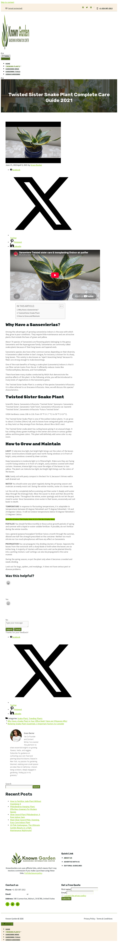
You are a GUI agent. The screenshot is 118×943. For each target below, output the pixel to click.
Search (8, 783)
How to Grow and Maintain (29, 316)
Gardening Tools (13, 71)
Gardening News (12, 69)
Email (63, 892)
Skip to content (7, 2)
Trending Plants (35, 718)
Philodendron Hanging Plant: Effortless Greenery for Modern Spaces (23, 809)
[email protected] (18, 894)
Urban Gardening (13, 74)
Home (8, 64)
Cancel (18, 629)
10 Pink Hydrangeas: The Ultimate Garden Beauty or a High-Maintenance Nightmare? (25, 828)
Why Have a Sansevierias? (28, 310)
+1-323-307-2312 (105, 8)
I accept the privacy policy (75, 895)
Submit (9, 629)
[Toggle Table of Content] (60, 306)
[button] (2, 53)
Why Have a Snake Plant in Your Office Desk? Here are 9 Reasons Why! (37, 721)
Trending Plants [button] (13, 66)
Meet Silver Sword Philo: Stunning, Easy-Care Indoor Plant (25, 821)
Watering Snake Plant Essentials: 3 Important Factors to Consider (36, 723)
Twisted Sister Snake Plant (29, 313)
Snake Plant (23, 718)
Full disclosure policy (33, 873)
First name (66, 889)
